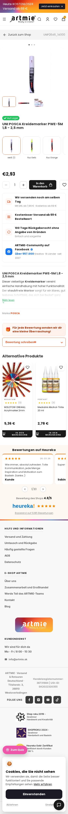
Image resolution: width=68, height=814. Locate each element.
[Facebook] (29, 700)
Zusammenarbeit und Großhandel (26, 587)
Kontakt (10, 600)
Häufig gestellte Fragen (20, 549)
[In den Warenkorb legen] (17, 434)
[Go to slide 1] (29, 44)
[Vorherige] (25, 489)
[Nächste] (43, 489)
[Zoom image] (31, 78)
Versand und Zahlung (18, 536)
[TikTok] (57, 700)
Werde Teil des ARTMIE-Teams (24, 593)
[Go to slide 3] (34, 44)
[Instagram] (38, 700)
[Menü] (4, 19)
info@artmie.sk (18, 659)
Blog (7, 606)
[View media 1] (9, 101)
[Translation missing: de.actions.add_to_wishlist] (27, 367)
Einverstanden (34, 794)
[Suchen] (39, 19)
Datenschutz (13, 561)
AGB (7, 555)
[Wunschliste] (55, 19)
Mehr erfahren (43, 784)
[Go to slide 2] (31, 44)
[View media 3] (38, 101)
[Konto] (47, 19)
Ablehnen (12, 804)
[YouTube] (48, 700)
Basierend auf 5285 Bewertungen (34, 513)
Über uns (10, 581)
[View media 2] (24, 101)
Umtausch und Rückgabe (21, 542)
